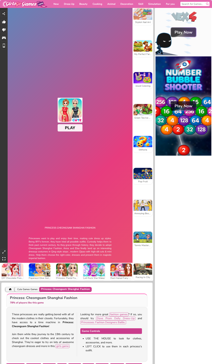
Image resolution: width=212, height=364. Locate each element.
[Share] (4, 14)
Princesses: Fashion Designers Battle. (103, 322)
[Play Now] (183, 54)
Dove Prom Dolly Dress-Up (115, 318)
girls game (62, 346)
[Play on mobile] (4, 46)
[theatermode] (4, 252)
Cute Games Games (27, 289)
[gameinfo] (4, 38)
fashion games (119, 314)
